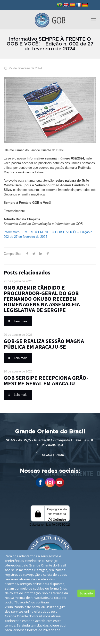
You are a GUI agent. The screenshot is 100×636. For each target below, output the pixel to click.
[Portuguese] (60, 4)
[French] (79, 4)
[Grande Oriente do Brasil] (50, 19)
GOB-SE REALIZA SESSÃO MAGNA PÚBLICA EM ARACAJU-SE (44, 343)
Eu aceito (86, 593)
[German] (85, 4)
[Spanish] (72, 4)
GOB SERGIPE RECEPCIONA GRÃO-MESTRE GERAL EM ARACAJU (46, 380)
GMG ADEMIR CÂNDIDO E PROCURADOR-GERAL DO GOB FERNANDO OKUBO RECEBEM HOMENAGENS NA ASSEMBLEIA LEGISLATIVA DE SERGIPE (42, 299)
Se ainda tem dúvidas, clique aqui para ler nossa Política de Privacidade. (35, 627)
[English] (66, 4)
